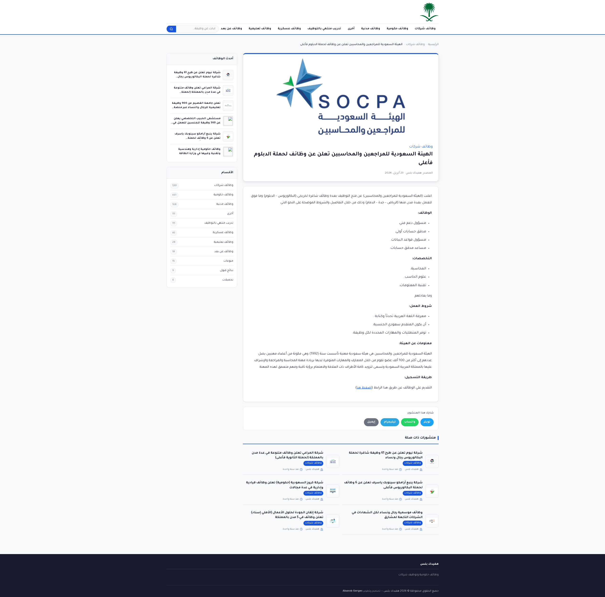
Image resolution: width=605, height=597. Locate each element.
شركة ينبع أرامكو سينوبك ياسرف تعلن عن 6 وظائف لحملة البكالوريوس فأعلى (197, 138)
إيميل (371, 422)
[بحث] (171, 29)
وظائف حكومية (397, 28)
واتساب (409, 422)
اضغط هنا (364, 388)
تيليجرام (390, 422)
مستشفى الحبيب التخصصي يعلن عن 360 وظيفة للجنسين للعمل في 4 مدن (196, 122)
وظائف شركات (425, 28)
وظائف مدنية (370, 28)
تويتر (427, 422)
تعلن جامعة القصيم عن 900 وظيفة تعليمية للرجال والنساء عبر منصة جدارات (196, 107)
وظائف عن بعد (231, 28)
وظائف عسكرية (289, 28)
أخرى (351, 28)
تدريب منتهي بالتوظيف (324, 28)
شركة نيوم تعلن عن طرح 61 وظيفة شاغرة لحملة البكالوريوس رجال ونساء (197, 76)
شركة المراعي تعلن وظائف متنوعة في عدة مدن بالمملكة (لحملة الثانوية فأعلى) (197, 92)
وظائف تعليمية (260, 28)
